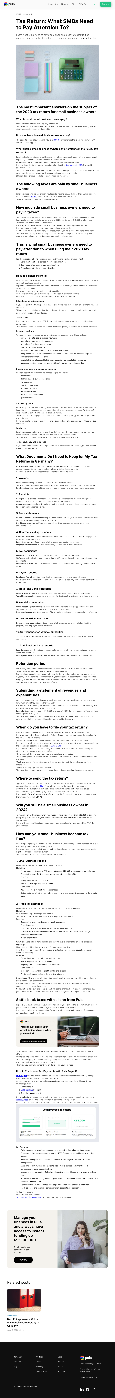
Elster (42, 786)
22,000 (34, 196)
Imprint (61, 1361)
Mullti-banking (27, 1090)
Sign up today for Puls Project (29, 1197)
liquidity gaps (22, 1100)
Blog (74, 4)
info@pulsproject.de (88, 1377)
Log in (92, 4)
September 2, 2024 (74, 165)
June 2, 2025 (57, 746)
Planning (39, 1366)
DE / (82, 4)
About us (65, 4)
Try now (23, 1260)
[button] (53, 4)
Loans (38, 1361)
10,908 (56, 140)
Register (106, 4)
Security (61, 1371)
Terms (60, 1366)
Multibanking (41, 1371)
